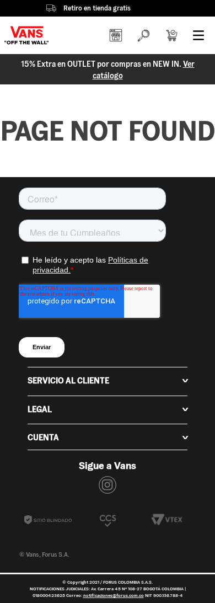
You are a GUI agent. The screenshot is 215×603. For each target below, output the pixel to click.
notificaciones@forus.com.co (113, 595)
